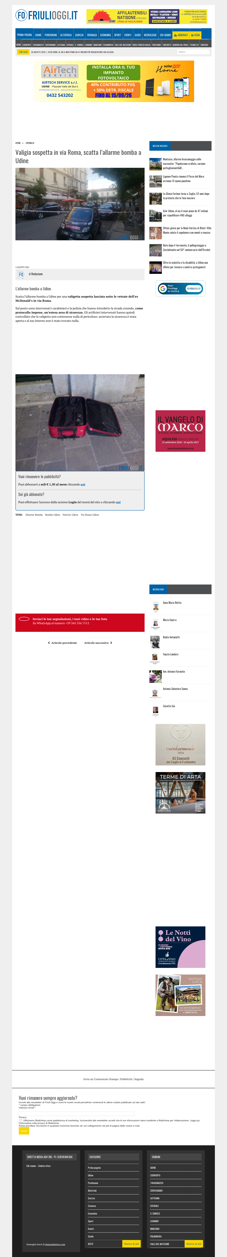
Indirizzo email (27, 1107)
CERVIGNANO (50, 44)
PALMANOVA (108, 44)
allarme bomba (34, 514)
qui (83, 484)
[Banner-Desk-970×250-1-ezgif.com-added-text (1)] (113, 100)
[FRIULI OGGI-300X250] (180, 449)
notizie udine (70, 514)
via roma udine (90, 514)
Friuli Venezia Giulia (141, 44)
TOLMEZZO (194, 44)
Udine (38, 35)
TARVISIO (204, 44)
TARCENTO (166, 44)
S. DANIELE (79, 44)
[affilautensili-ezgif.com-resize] (146, 22)
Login (196, 35)
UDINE (18, 44)
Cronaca (92, 35)
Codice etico (44, 1166)
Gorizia (79, 35)
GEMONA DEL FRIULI (180, 44)
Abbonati (182, 35)
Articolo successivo (96, 643)
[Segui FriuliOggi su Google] (180, 288)
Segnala (139, 1079)
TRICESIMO (156, 44)
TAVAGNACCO (38, 44)
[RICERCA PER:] (193, 51)
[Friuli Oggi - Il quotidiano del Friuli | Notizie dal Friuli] (46, 15)
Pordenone (51, 35)
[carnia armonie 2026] (180, 763)
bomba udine (52, 514)
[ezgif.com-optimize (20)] (180, 1014)
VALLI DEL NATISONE (123, 44)
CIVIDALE (70, 44)
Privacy (22, 1117)
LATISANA (61, 44)
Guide (138, 35)
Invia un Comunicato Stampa (100, 1079)
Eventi (127, 35)
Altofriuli (66, 35)
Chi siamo (165, 35)
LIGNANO (88, 44)
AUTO (90, 1244)
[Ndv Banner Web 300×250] (180, 965)
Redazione (37, 274)
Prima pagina (24, 35)
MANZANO (98, 44)
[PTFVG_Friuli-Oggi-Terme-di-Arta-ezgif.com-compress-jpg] (180, 811)
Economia (105, 35)
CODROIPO (26, 44)
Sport (117, 35)
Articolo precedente (64, 643)
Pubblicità (126, 1079)
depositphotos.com (55, 1244)
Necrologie (150, 35)
